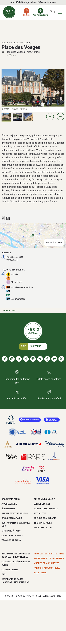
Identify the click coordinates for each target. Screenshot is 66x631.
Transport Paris (11, 540)
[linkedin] (19, 359)
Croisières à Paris (12, 518)
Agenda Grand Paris (45, 518)
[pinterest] (33, 359)
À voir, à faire (9, 504)
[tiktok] (26, 359)
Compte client (10, 569)
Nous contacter (43, 527)
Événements (9, 508)
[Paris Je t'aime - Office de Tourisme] (9, 12)
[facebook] (5, 359)
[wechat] (40, 359)
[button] (50, 117)
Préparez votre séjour (15, 513)
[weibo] (54, 359)
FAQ (4, 574)
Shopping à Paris (11, 531)
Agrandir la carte (54, 242)
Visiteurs (36, 346)
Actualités (40, 513)
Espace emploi (42, 504)
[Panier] (52, 12)
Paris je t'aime (9, 311)
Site (23, 346)
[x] (61, 359)
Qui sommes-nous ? (44, 499)
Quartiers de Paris (12, 535)
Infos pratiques (43, 523)
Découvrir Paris (11, 499)
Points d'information (46, 508)
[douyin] (47, 359)
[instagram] (12, 359)
